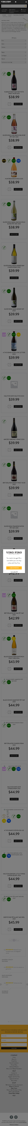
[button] (16, 2)
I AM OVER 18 (14, 568)
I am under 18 (14, 572)
